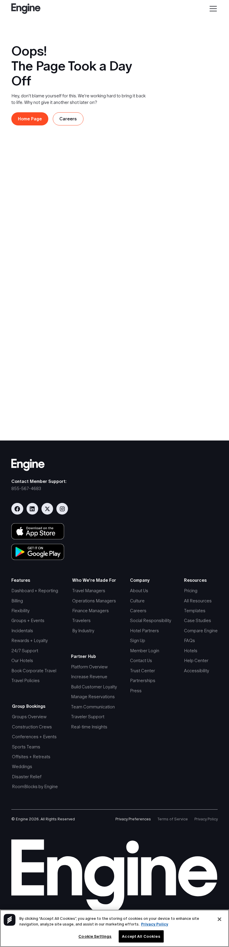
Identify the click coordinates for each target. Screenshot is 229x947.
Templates (194, 610)
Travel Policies (25, 680)
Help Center (196, 660)
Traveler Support (87, 716)
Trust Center (142, 670)
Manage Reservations (93, 696)
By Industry (83, 630)
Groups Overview (29, 716)
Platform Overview (89, 666)
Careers (138, 610)
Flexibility (20, 610)
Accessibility (196, 670)
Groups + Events (27, 620)
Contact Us (141, 660)
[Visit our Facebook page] (17, 509)
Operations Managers (94, 600)
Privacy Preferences (133, 819)
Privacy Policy (206, 819)
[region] (114, 928)
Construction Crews (32, 727)
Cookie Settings (95, 936)
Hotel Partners (144, 630)
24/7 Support (24, 650)
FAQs (189, 640)
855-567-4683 (26, 488)
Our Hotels (22, 660)
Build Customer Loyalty (94, 686)
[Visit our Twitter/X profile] (47, 509)
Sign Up (137, 640)
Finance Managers (90, 610)
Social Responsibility (150, 620)
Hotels (190, 650)
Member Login (144, 650)
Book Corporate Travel (33, 670)
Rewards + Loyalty (29, 640)
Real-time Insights (89, 727)
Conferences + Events (34, 736)
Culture (137, 600)
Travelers (81, 620)
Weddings (22, 766)
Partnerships (142, 680)
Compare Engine (201, 630)
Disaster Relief (26, 776)
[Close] (219, 919)
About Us (139, 590)
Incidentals (22, 630)
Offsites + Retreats (31, 756)
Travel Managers (88, 590)
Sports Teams (26, 747)
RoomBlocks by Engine (35, 786)
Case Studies (197, 620)
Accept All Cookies (141, 936)
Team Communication (93, 707)
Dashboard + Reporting (34, 590)
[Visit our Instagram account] (62, 509)
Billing (17, 600)
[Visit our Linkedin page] (32, 509)
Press (136, 690)
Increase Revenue (89, 676)
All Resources (198, 600)
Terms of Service (172, 819)
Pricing (190, 590)
